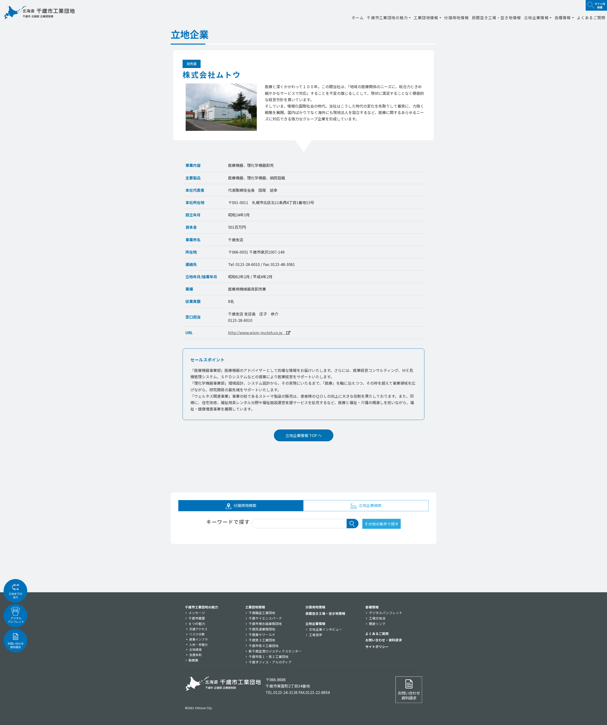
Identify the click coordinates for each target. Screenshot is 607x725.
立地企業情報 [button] (536, 17)
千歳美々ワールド (262, 634)
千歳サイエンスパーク (265, 618)
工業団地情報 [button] (426, 17)
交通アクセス (198, 629)
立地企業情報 (315, 623)
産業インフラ (198, 639)
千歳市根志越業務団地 (265, 623)
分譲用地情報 (456, 17)
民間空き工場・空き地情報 (496, 17)
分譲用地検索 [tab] (244, 505)
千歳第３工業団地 (262, 640)
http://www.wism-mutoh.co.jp (257, 332)
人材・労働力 (198, 644)
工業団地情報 (255, 607)
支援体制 (195, 654)
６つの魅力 (197, 623)
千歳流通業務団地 (262, 629)
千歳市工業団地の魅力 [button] (387, 17)
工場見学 (315, 634)
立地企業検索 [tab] (370, 505)
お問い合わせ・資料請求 (383, 640)
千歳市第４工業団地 (264, 645)
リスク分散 (197, 634)
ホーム (358, 17)
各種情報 (372, 607)
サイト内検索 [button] (600, 5)
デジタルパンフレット (385, 612)
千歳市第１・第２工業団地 (269, 656)
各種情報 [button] (563, 17)
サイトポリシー (377, 646)
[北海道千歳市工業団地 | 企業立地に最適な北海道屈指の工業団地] (39, 12)
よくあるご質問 (591, 17)
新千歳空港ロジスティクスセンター (275, 651)
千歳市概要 (197, 618)
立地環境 (195, 649)
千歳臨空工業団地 (262, 612)
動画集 (193, 660)
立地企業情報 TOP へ (303, 435)
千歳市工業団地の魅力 (201, 607)
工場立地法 (377, 618)
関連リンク (377, 623)
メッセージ (197, 612)
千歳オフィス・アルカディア (270, 662)
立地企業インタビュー (325, 629)
